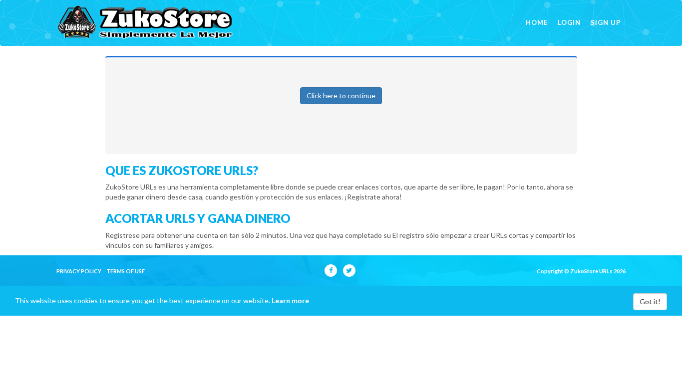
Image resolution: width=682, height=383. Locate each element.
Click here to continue (341, 95)
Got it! (650, 301)
